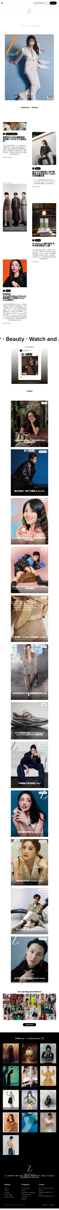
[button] (2, 3)
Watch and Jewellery (12, 134)
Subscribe (29, 1025)
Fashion (38, 168)
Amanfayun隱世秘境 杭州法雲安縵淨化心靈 (43, 245)
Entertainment (26, 1194)
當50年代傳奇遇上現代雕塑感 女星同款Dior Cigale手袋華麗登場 (43, 174)
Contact (7, 1192)
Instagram (44, 1205)
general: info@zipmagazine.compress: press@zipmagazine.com (46, 1193)
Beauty (8, 290)
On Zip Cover (43, 451)
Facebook (51, 1205)
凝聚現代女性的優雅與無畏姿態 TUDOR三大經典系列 (14, 139)
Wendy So (37, 261)
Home (6, 1188)
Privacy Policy (9, 1197)
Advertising (8, 1194)
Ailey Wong (37, 186)
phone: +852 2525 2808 (46, 1188)
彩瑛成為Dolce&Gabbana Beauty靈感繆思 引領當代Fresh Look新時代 (14, 297)
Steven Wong (8, 157)
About (7, 1190)
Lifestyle (38, 240)
